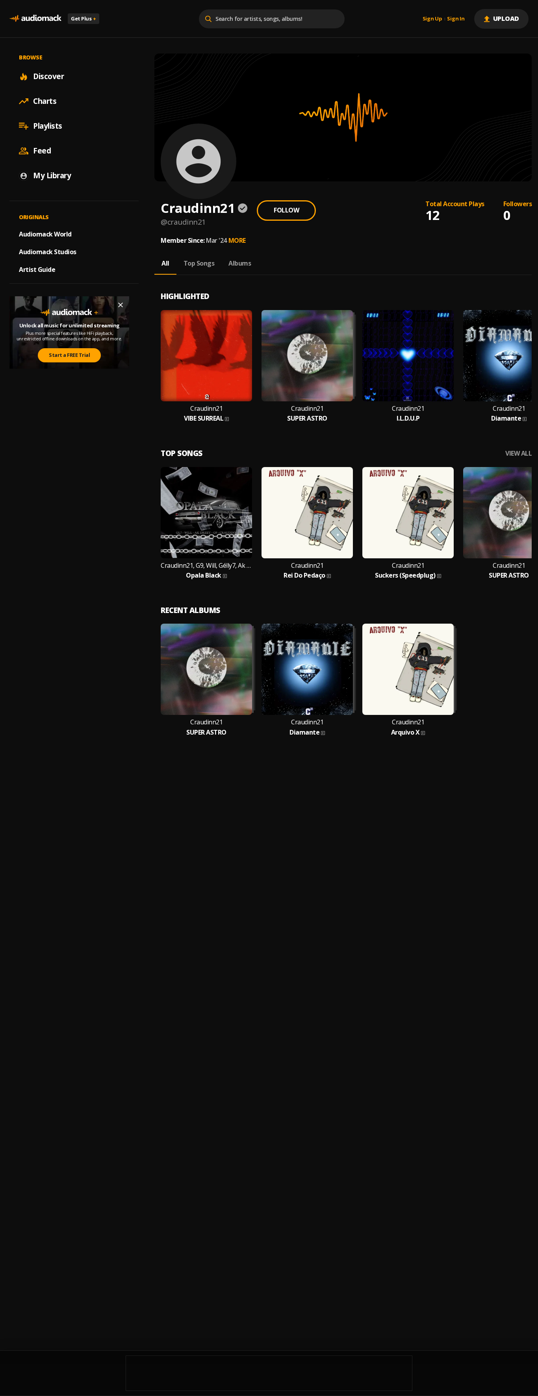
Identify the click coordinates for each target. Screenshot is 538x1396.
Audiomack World (45, 234)
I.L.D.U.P (408, 418)
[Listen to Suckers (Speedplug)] (408, 512)
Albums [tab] (239, 263)
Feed (42, 151)
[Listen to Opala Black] (206, 512)
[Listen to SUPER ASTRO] (307, 355)
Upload (506, 18)
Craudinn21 (206, 408)
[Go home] (35, 18)
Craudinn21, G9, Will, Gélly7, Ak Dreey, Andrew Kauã (206, 565)
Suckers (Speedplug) (405, 575)
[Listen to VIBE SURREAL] (206, 355)
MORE (237, 240)
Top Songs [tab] (199, 263)
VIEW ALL (518, 453)
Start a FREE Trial (69, 354)
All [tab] (165, 263)
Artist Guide (37, 269)
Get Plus (83, 18)
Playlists (47, 126)
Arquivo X (405, 732)
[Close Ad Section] (120, 305)
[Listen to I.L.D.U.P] (408, 355)
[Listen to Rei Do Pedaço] (307, 512)
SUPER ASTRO (307, 418)
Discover (48, 76)
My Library (52, 175)
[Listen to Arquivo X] (408, 669)
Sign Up (432, 19)
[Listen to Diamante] (307, 669)
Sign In (455, 19)
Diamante (506, 418)
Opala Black (203, 575)
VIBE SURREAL (203, 418)
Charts (44, 101)
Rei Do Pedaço (304, 575)
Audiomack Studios (47, 251)
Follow (286, 210)
